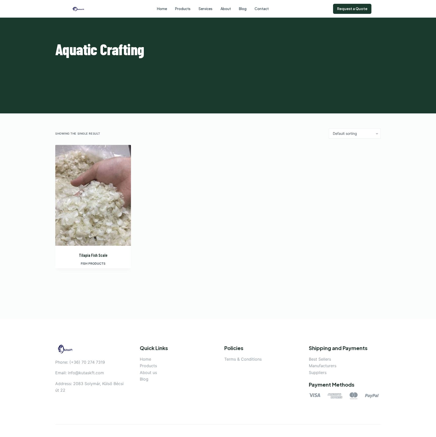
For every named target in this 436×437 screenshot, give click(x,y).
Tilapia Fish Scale (93, 255)
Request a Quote (352, 8)
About (226, 8)
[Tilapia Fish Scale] (93, 195)
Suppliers (317, 372)
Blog (144, 379)
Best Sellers (320, 359)
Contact (262, 8)
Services (205, 8)
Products (148, 365)
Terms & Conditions (243, 359)
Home (145, 359)
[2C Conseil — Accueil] (78, 9)
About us (148, 372)
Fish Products (93, 263)
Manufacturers (322, 365)
